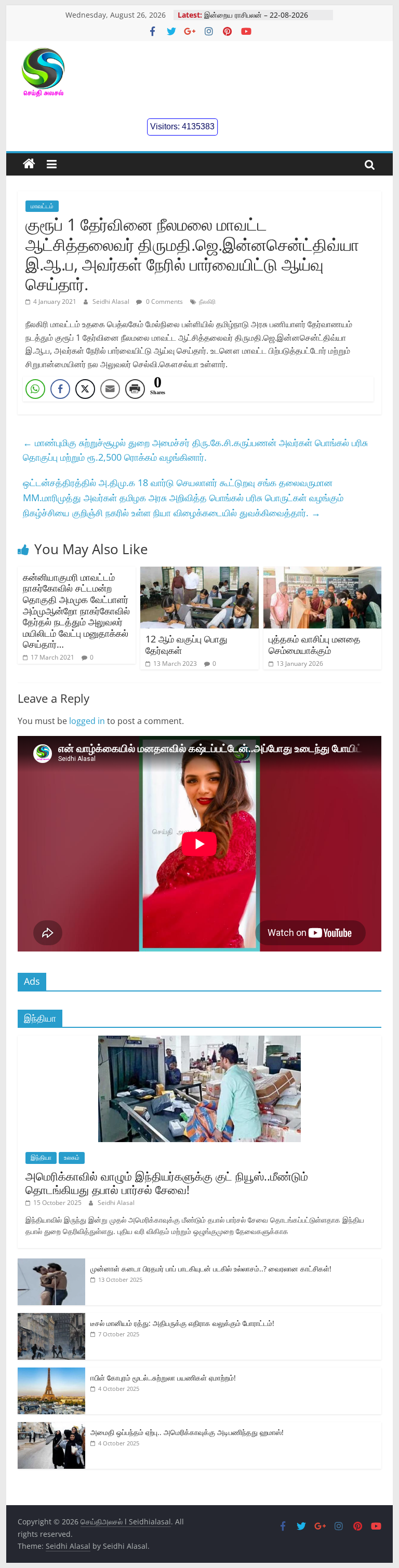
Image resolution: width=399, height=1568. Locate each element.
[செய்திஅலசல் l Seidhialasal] (29, 164)
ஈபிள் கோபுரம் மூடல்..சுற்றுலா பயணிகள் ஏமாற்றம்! (163, 1378)
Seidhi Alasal (111, 301)
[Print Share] (135, 389)
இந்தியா (41, 1157)
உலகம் (71, 1157)
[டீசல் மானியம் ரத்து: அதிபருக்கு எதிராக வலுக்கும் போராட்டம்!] (51, 1318)
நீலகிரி (207, 301)
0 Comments (163, 301)
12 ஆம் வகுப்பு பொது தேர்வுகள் (186, 644)
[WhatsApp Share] (35, 389)
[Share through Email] (110, 389)
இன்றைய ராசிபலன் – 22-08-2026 (256, 15)
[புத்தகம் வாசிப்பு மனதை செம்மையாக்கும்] (322, 573)
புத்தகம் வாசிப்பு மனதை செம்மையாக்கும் (315, 644)
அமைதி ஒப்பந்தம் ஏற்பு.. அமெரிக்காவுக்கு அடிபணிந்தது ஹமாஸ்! (187, 1432)
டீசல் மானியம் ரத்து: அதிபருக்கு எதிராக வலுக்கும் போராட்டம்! (182, 1323)
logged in (87, 721)
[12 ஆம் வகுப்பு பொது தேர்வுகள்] (199, 573)
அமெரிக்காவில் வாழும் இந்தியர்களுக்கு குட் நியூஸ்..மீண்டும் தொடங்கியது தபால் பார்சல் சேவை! (166, 1182)
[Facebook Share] (60, 389)
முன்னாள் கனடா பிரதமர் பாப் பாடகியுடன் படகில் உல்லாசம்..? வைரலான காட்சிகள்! (210, 1269)
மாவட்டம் (42, 206)
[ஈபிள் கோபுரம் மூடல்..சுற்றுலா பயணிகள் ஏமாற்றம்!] (51, 1373)
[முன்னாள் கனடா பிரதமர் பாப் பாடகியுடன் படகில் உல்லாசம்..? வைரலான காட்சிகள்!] (51, 1264)
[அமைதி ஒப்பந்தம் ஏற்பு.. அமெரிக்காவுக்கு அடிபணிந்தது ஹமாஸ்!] (51, 1427)
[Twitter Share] (85, 389)
